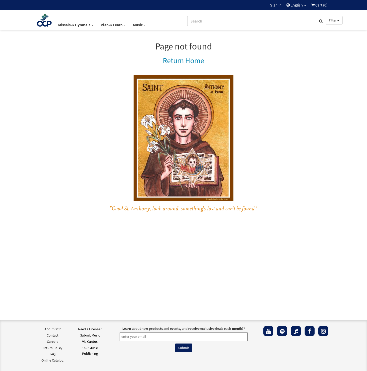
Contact (52, 335)
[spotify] (282, 331)
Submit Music (90, 335)
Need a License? (90, 329)
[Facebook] (310, 331)
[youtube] (268, 331)
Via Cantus (90, 341)
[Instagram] (323, 331)
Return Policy (52, 348)
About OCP (52, 329)
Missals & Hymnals (74, 24)
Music (138, 24)
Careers (52, 341)
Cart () (321, 4)
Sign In (276, 4)
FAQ (52, 354)
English (297, 4)
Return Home (183, 60)
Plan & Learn (112, 24)
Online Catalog (52, 360)
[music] (296, 331)
